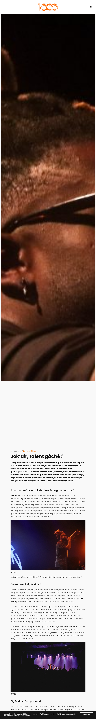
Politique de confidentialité (50, 714)
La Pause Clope (29, 451)
